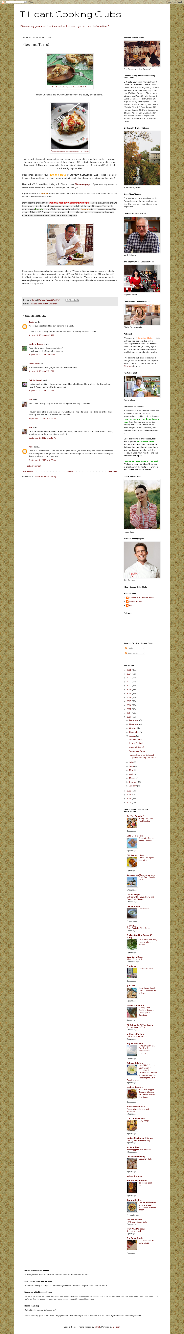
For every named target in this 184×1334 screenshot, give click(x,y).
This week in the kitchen (137, 1036)
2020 (129, 689)
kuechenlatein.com (136, 1107)
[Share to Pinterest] (77, 300)
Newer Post (28, 472)
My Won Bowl (133, 1147)
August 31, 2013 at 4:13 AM (41, 390)
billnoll (97, 1327)
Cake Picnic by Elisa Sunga (138, 928)
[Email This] (66, 300)
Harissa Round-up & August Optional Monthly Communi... (143, 756)
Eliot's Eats (132, 926)
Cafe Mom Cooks (135, 836)
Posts (130, 648)
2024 (129, 674)
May (131, 770)
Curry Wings (144, 1121)
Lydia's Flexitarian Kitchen (140, 1138)
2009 (129, 802)
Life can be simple (136, 1118)
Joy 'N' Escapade (135, 1043)
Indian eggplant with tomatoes (139, 1150)
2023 (129, 678)
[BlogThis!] (69, 300)
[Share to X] (72, 300)
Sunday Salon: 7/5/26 (136, 1027)
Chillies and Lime (135, 855)
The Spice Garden (135, 1238)
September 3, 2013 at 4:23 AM (42, 460)
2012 (129, 791)
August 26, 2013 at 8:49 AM (41, 335)
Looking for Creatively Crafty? (139, 1140)
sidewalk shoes (134, 1176)
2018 (129, 697)
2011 (129, 794)
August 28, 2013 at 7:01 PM (41, 371)
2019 (129, 693)
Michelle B (34, 363)
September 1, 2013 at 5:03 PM (42, 418)
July (131, 762)
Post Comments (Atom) (45, 476)
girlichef (131, 986)
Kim (30, 399)
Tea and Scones (134, 1219)
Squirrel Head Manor (137, 1180)
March (132, 778)
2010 (129, 798)
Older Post (112, 472)
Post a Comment (33, 466)
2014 (129, 713)
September (134, 732)
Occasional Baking (136, 1156)
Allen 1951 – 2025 (134, 959)
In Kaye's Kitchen (135, 1034)
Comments (132, 653)
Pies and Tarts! (135, 739)
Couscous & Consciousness (141, 598)
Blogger (116, 1327)
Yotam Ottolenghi (50, 304)
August (132, 736)
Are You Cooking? (135, 816)
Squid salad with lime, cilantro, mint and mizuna (148, 942)
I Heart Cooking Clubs (71, 14)
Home (70, 472)
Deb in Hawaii (35, 380)
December (134, 720)
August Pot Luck (136, 743)
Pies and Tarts (36, 304)
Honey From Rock (135, 1005)
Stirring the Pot (134, 1200)
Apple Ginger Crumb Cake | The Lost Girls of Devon (147, 990)
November (134, 724)
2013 (129, 717)
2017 (129, 701)
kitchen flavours (37, 344)
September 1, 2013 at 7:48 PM (42, 438)
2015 (129, 709)
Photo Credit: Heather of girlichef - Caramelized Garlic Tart (69, 87)
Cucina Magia (133, 894)
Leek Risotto (144, 909)
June (131, 766)
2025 (129, 670)
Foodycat (131, 966)
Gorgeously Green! (137, 751)
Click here (128, 366)
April (131, 774)
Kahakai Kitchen (135, 1063)
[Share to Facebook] (75, 300)
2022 (129, 682)
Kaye (31, 447)
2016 (129, 705)
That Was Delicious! (136, 1229)
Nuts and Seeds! (136, 747)
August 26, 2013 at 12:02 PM (42, 354)
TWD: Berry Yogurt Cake (137, 1222)
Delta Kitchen (133, 906)
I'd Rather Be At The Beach (140, 1025)
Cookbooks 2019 (146, 968)
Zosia (31, 322)
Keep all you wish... (135, 1231)
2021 (129, 685)
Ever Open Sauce (135, 957)
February (133, 782)
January (133, 786)
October (133, 728)
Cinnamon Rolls (145, 1159)
